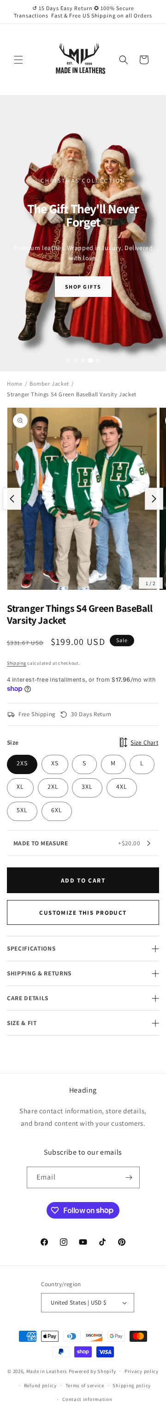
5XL (22, 810)
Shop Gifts (83, 286)
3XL (87, 786)
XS (55, 763)
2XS (22, 763)
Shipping (16, 663)
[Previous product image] (12, 499)
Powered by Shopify (92, 1371)
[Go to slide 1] (68, 360)
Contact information (87, 1399)
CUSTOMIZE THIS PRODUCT (82, 913)
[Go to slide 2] (75, 360)
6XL (56, 810)
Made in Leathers (46, 1371)
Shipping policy (132, 1385)
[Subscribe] (129, 1177)
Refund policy (40, 1385)
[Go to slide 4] (90, 360)
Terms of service (84, 1385)
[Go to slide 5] (98, 360)
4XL (121, 786)
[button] (18, 60)
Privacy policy (142, 1371)
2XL (53, 786)
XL (20, 786)
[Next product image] (154, 499)
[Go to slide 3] (83, 360)
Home (14, 384)
